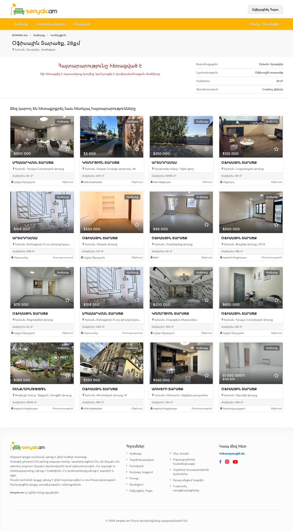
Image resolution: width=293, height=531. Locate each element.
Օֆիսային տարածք (239, 163)
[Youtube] (235, 462)
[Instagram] (228, 462)
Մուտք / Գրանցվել (264, 24)
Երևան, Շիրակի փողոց (240, 395)
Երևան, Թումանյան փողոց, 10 (105, 395)
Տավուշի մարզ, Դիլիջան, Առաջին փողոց (42, 395)
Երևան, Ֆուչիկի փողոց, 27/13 (244, 244)
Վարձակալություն (50, 24)
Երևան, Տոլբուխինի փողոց (33, 320)
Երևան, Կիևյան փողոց (100, 244)
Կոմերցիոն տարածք (100, 163)
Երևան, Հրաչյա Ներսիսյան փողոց (39, 169)
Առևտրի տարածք (167, 389)
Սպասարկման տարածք (32, 163)
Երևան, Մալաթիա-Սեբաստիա (175, 320)
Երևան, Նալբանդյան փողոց (243, 169)
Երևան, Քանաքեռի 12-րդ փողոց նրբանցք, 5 (112, 320)
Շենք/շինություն (29, 389)
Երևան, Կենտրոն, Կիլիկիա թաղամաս (181, 395)
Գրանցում (136, 484)
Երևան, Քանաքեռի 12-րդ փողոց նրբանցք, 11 (43, 244)
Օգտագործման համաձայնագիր (184, 461)
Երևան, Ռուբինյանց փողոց (173, 244)
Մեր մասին (181, 453)
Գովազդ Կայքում (141, 472)
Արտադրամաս (164, 163)
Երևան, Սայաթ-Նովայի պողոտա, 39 (110, 169)
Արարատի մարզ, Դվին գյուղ (174, 169)
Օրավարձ (81, 24)
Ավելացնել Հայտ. (265, 9)
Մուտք (133, 478)
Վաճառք (21, 24)
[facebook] (220, 462)
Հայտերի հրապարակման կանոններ (191, 472)
